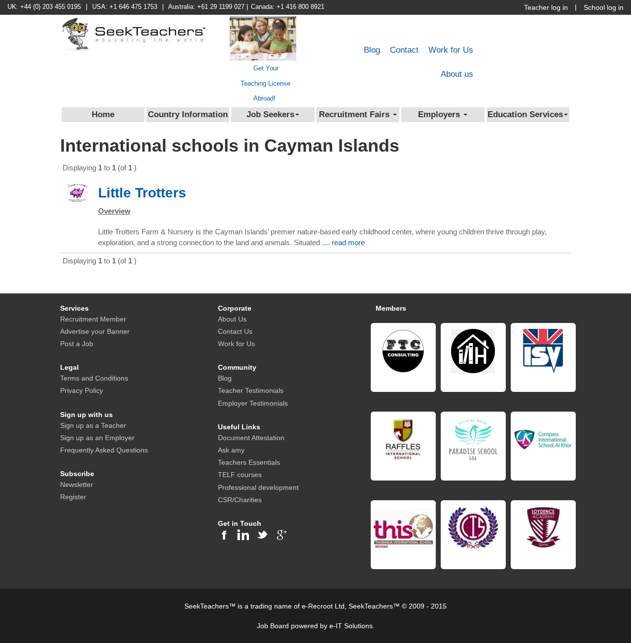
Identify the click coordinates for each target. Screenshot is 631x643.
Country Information (188, 114)
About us (457, 74)
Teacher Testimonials (250, 390)
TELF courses (240, 475)
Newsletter (76, 484)
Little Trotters (142, 192)
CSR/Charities (240, 500)
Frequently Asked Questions (104, 450)
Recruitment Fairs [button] (355, 114)
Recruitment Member (93, 319)
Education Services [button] (525, 114)
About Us (232, 319)
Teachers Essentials (249, 462)
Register (73, 497)
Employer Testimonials (253, 403)
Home (103, 114)
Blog (372, 50)
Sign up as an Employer (97, 438)
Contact (404, 50)
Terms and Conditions (94, 378)
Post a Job (76, 344)
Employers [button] (440, 114)
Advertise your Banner (95, 331)
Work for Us (450, 50)
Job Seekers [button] (270, 114)
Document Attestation (251, 438)
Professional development (258, 487)
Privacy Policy (81, 390)
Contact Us (235, 331)
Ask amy (231, 450)
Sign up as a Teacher (93, 425)
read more (348, 242)
